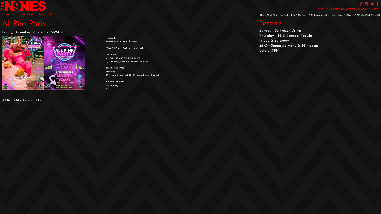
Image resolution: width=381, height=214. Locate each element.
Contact (56, 14)
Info (42, 14)
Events (9, 14)
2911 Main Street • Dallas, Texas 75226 (330, 15)
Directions (26, 14)
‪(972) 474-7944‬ (362, 15)
